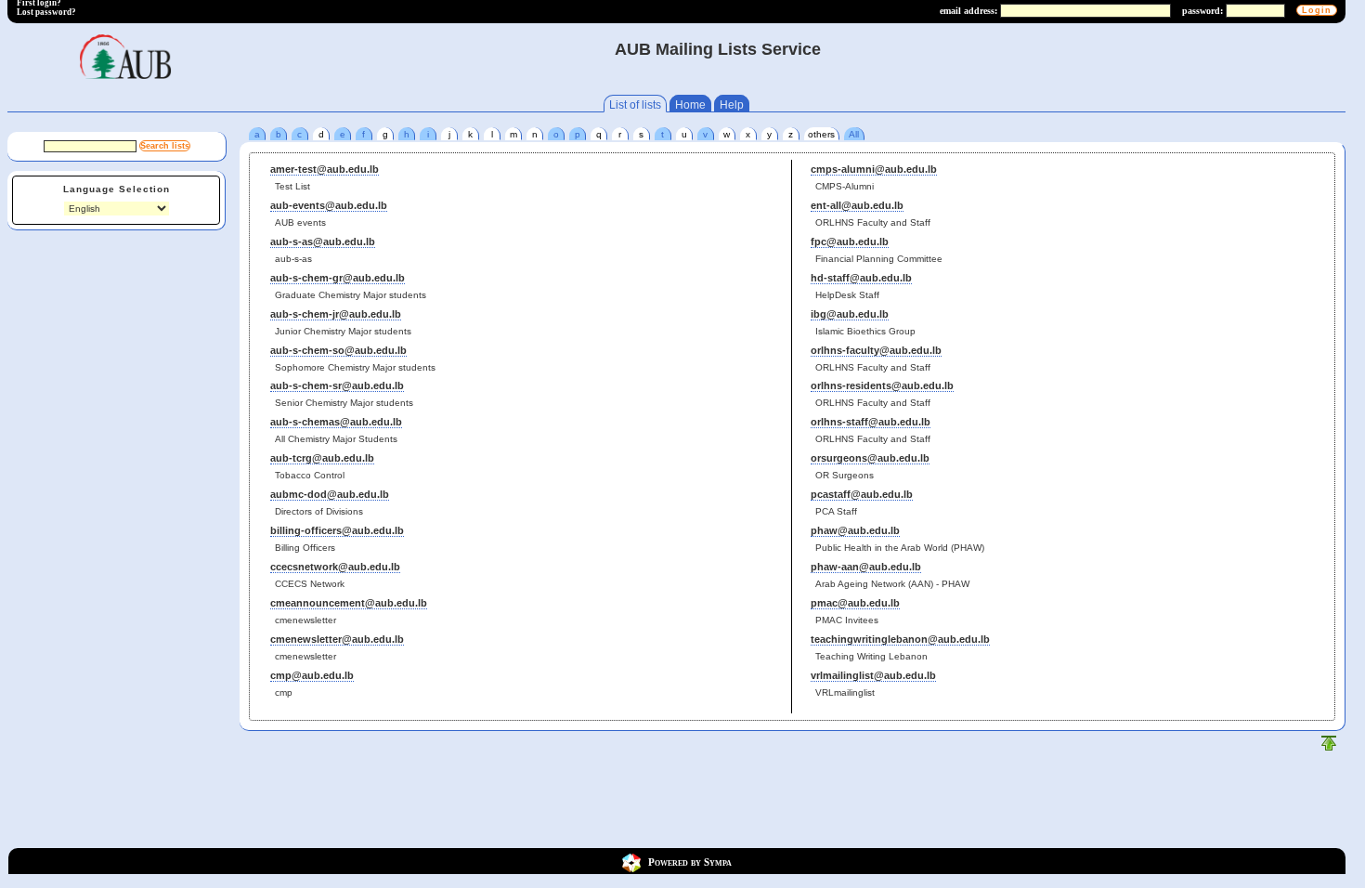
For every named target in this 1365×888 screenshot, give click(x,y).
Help (732, 104)
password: (1202, 11)
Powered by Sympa (690, 862)
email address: (968, 11)
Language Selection (116, 189)
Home (690, 104)
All (854, 134)
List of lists (635, 104)
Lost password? (46, 12)
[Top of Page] (1328, 747)
